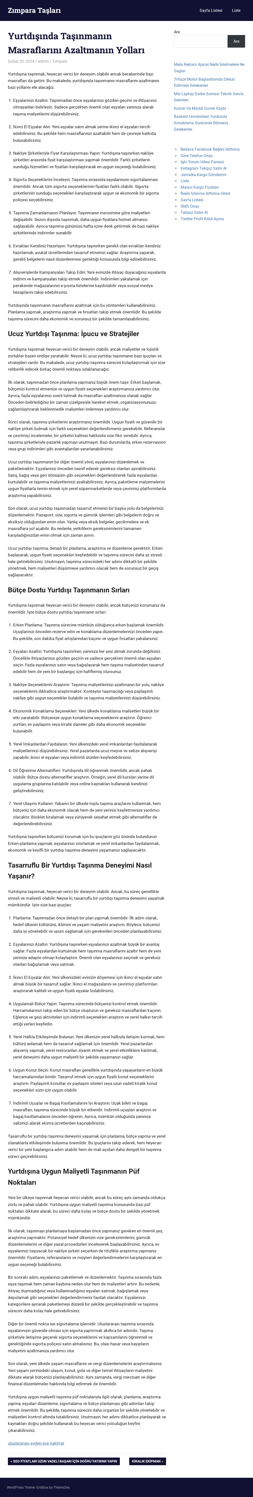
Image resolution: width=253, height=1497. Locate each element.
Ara (177, 32)
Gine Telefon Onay (197, 155)
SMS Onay (190, 206)
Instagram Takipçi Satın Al (204, 168)
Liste (236, 10)
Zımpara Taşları (34, 10)
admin (43, 61)
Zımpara (59, 61)
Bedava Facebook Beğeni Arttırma (210, 149)
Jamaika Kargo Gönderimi (203, 174)
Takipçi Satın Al (194, 212)
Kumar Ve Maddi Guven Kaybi (200, 108)
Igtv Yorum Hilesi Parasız (202, 162)
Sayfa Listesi (211, 10)
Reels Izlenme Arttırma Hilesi (205, 193)
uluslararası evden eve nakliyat (36, 1443)
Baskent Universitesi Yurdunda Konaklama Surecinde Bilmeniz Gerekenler (201, 122)
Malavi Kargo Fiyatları (200, 187)
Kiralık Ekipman (146, 1462)
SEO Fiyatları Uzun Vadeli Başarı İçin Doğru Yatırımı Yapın (65, 1462)
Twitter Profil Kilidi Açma (202, 219)
